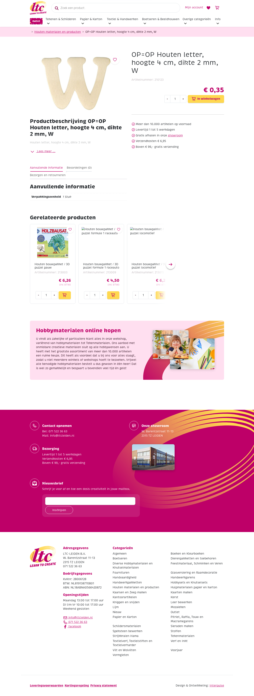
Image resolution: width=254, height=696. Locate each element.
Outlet (36, 21)
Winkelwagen (217, 8)
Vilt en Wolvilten (124, 650)
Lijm (116, 607)
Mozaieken (178, 607)
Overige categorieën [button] (197, 19)
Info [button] (218, 19)
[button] (170, 264)
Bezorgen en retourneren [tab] (48, 175)
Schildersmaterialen (127, 626)
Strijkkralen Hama (126, 636)
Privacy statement (103, 685)
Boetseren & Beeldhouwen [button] (160, 19)
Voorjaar (177, 650)
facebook (74, 626)
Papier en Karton (125, 617)
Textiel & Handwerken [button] (122, 19)
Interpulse (217, 685)
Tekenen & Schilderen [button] (61, 19)
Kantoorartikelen (125, 597)
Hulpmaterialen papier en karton (194, 587)
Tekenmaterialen (182, 636)
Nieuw (117, 612)
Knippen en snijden (126, 602)
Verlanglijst (208, 8)
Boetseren (120, 558)
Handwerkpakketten (127, 582)
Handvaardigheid (124, 577)
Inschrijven (59, 510)
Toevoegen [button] (65, 295)
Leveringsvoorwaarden (46, 685)
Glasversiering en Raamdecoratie (194, 572)
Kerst (174, 597)
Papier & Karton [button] (91, 19)
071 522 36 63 (77, 622)
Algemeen (120, 553)
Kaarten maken (181, 592)
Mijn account (194, 7)
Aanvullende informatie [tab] (46, 167)
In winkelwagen (208, 98)
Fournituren (121, 572)
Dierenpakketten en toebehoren (193, 558)
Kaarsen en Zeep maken (130, 592)
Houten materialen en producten (57, 32)
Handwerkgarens (183, 577)
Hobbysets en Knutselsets (189, 582)
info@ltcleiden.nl (80, 617)
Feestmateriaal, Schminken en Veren (197, 563)
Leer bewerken (181, 602)
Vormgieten (121, 655)
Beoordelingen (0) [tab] (79, 167)
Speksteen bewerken (127, 631)
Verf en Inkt (179, 641)
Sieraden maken (182, 626)
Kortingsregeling (77, 685)
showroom (175, 135)
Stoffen (176, 631)
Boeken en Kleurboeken (187, 553)
